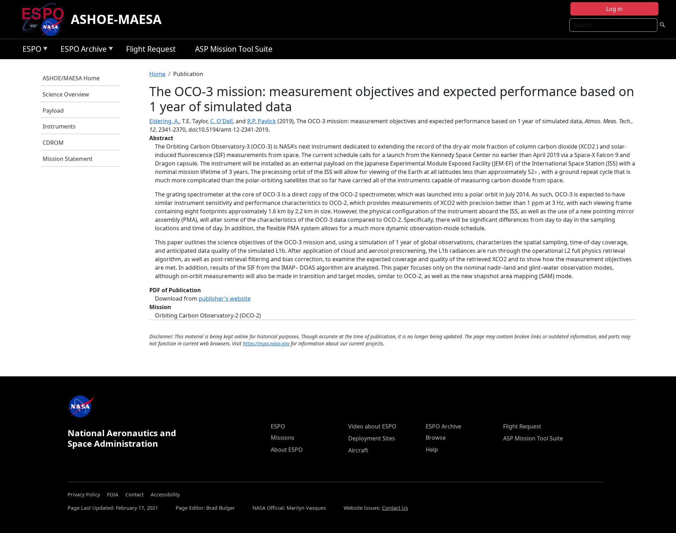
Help (432, 449)
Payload (53, 110)
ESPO (30, 50)
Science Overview (66, 94)
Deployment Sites (371, 438)
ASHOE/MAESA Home (71, 78)
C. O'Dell (221, 121)
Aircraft (358, 450)
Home (157, 74)
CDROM (53, 142)
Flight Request (151, 49)
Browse (436, 437)
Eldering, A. (164, 121)
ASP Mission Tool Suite (234, 49)
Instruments (59, 126)
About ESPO (287, 449)
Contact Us (395, 507)
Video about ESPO (372, 426)
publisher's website (225, 298)
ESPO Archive (82, 50)
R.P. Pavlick (261, 121)
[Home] (45, 19)
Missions (282, 437)
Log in (614, 9)
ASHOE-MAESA (116, 19)
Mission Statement (68, 159)
